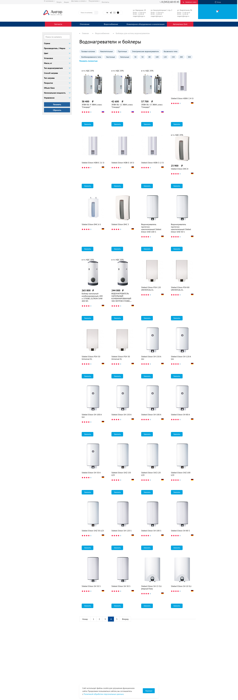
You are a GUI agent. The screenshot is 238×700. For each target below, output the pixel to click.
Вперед (125, 619)
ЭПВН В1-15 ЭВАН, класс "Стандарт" (152, 105)
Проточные (122, 51)
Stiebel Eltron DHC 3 (120, 224)
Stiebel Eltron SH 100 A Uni (92, 415)
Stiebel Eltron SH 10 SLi (181, 586)
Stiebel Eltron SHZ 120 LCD (151, 473)
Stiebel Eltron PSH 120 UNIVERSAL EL (151, 288)
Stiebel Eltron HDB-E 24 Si (182, 98)
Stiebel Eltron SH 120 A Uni (181, 357)
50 (142, 57)
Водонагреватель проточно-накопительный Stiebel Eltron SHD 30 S (181, 228)
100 (157, 57)
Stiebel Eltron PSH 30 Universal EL (120, 357)
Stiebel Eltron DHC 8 (179, 169)
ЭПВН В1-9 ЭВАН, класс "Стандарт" (92, 105)
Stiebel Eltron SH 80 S (180, 530)
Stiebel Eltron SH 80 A (180, 414)
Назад (85, 619)
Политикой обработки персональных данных (104, 694)
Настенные (110, 57)
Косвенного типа (170, 51)
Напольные (124, 57)
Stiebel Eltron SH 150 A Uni (151, 357)
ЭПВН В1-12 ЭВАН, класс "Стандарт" (122, 105)
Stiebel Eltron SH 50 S (91, 586)
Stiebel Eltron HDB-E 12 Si (152, 162)
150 (173, 57)
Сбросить (57, 110)
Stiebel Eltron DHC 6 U (91, 224)
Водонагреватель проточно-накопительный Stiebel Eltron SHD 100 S (151, 228)
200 (181, 57)
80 (149, 57)
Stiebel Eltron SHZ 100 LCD (180, 473)
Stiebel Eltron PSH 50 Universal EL (91, 357)
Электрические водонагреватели (145, 51)
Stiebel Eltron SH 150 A (121, 414)
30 (135, 57)
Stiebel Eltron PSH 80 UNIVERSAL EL (180, 288)
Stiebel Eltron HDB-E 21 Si (93, 162)
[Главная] (58, 13)
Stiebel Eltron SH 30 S (120, 586)
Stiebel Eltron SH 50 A (91, 472)
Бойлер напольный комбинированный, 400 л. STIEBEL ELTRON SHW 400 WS (92, 297)
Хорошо (148, 690)
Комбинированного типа (91, 57)
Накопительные (106, 51)
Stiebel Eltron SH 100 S (151, 530)
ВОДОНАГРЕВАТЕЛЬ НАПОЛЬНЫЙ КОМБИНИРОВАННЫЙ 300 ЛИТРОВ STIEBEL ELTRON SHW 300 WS (121, 297)
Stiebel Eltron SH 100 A (151, 414)
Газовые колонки (88, 51)
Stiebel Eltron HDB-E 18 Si (122, 162)
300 (189, 57)
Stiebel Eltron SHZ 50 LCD (93, 530)
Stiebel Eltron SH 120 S (121, 530)
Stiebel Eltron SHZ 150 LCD (121, 473)
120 (165, 57)
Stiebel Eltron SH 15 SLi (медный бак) (151, 587)
